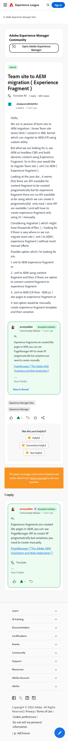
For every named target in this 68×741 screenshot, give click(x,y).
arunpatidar (26, 326)
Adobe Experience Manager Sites (21, 17)
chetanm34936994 (27, 103)
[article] (34, 546)
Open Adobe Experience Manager (36, 48)
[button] (20, 96)
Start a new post (38, 478)
